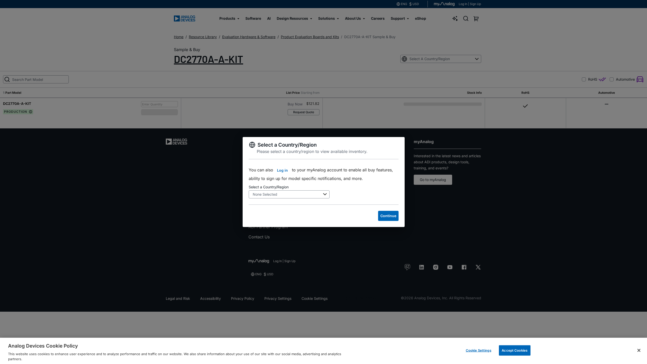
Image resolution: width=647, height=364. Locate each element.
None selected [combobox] (265, 194)
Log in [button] (282, 170)
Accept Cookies (514, 350)
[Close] (638, 350)
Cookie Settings (478, 350)
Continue (388, 216)
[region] (323, 351)
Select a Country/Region (269, 187)
